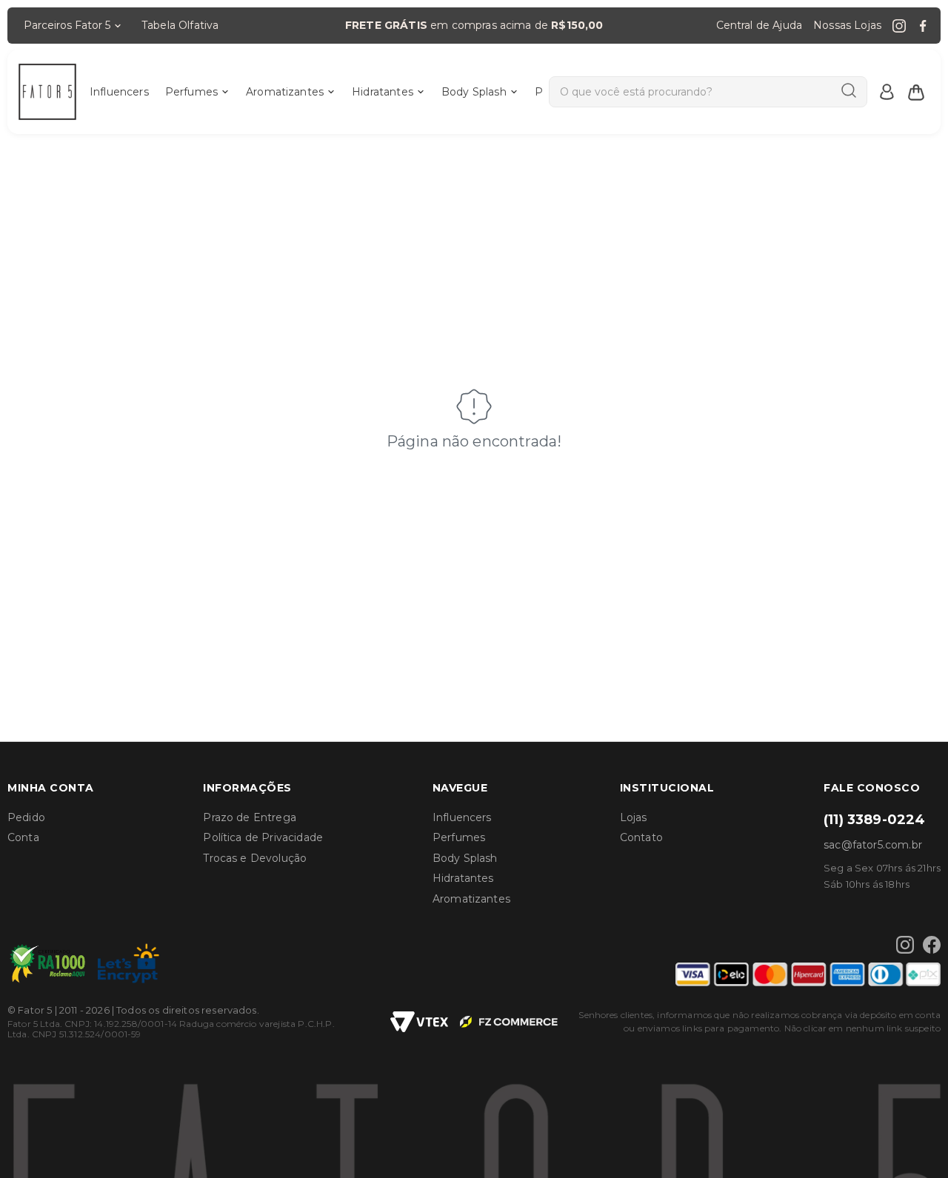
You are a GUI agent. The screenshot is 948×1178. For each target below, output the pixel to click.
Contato (641, 837)
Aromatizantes (285, 91)
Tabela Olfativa (179, 25)
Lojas (633, 817)
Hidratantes (382, 91)
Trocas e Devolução (255, 858)
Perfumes (191, 91)
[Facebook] (923, 25)
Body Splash (474, 91)
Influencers (119, 91)
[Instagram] (899, 25)
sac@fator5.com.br (873, 844)
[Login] (886, 91)
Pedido (26, 817)
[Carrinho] (916, 91)
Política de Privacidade (263, 837)
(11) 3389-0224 (874, 819)
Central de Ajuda (759, 25)
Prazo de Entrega (249, 817)
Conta (23, 837)
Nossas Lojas (847, 25)
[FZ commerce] (509, 1021)
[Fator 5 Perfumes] (47, 92)
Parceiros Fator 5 (67, 25)
